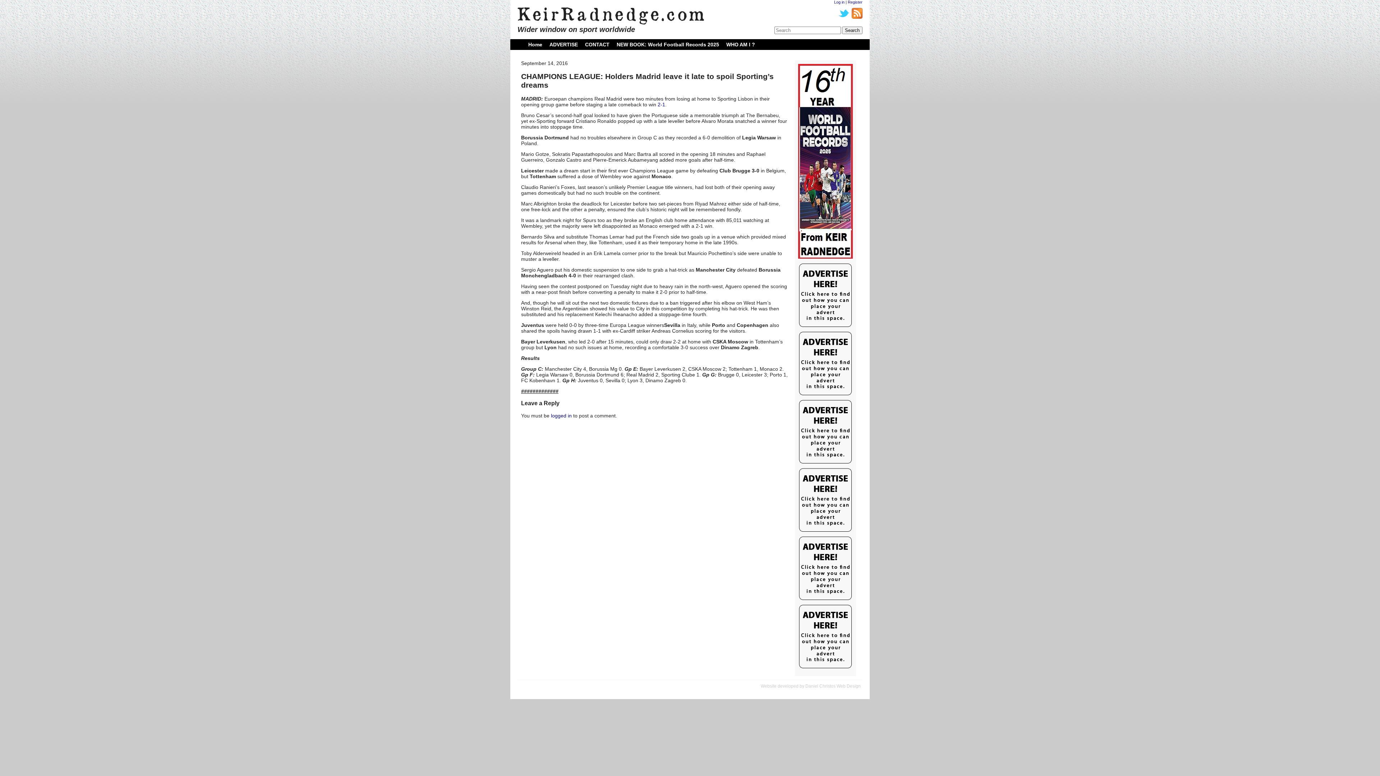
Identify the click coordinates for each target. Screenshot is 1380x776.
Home (535, 44)
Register (855, 2)
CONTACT (597, 44)
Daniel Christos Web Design (833, 686)
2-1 (661, 104)
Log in (839, 2)
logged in (561, 416)
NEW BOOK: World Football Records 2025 (668, 44)
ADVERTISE (563, 44)
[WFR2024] (825, 161)
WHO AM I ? (740, 44)
